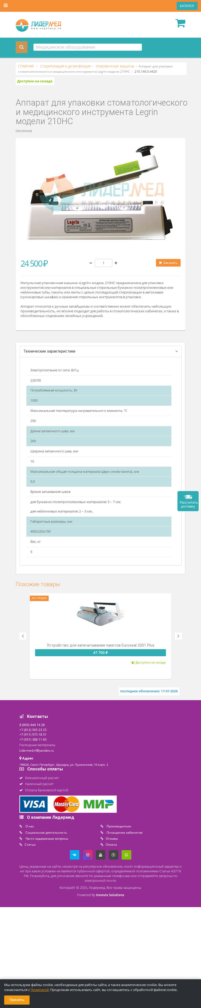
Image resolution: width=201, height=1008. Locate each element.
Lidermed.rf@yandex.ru (36, 750)
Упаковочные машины (114, 66)
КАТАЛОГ (187, 6)
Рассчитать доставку (189, 504)
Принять (16, 1000)
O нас (29, 826)
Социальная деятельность (46, 832)
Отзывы (112, 838)
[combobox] (88, 47)
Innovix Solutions (110, 895)
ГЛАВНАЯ (26, 66)
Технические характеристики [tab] (49, 351)
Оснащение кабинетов (124, 832)
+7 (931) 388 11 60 (33, 739)
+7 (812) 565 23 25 (33, 730)
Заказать (170, 263)
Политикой (40, 990)
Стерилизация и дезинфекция (65, 66)
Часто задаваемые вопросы (46, 838)
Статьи (30, 844)
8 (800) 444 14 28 (32, 725)
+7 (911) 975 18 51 (33, 734)
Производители (118, 826)
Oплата (111, 844)
